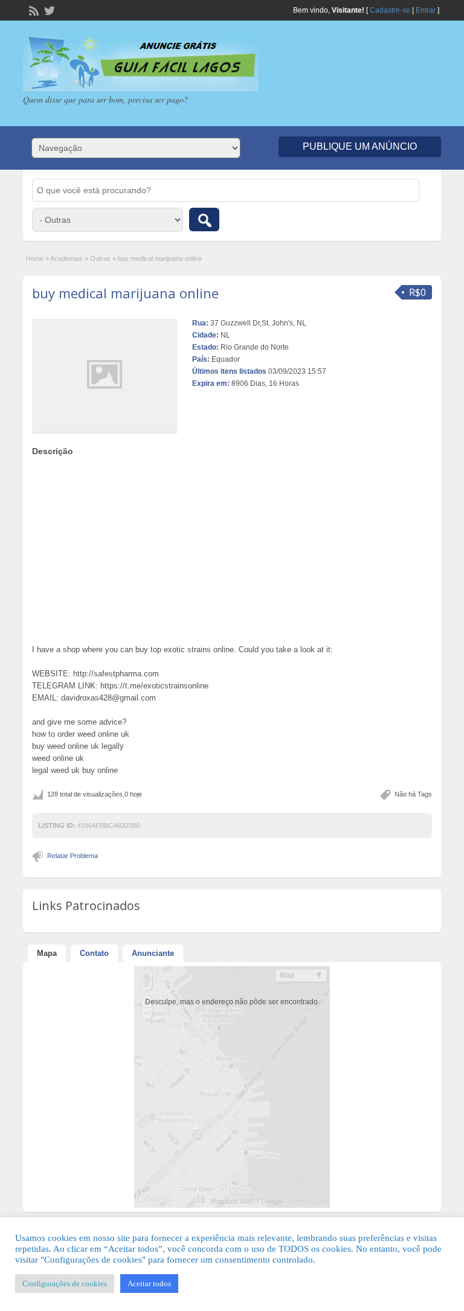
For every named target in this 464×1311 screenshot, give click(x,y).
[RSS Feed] (32, 9)
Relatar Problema (72, 855)
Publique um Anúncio (360, 146)
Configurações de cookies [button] (64, 1283)
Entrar (426, 10)
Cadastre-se (390, 10)
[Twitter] (48, 9)
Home (35, 258)
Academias (66, 258)
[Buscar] (204, 219)
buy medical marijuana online (125, 293)
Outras (100, 258)
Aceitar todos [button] (149, 1283)
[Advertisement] (232, 547)
